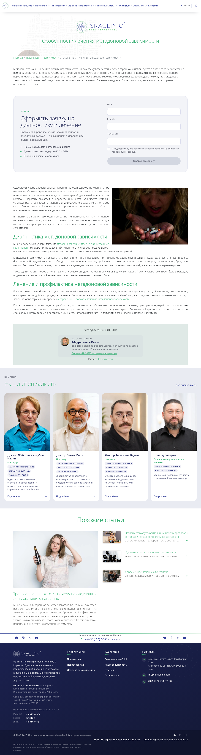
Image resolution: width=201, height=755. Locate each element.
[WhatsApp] (30, 638)
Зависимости (51, 57)
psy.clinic (30, 718)
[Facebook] (171, 638)
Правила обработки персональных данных (165, 739)
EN (185, 6)
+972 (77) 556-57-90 (160, 681)
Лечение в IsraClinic (23, 5)
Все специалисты (186, 385)
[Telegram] (16, 638)
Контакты (153, 6)
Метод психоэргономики (26, 685)
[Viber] (23, 638)
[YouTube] (184, 638)
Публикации (33, 57)
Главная (18, 57)
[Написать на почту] (36, 638)
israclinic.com (33, 714)
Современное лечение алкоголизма (146, 572)
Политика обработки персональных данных (117, 739)
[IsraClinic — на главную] (5, 6)
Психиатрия (74, 659)
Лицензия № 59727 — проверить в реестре (94, 353)
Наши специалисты (116, 664)
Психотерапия (75, 664)
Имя (109, 104)
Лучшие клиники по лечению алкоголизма (150, 552)
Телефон (112, 134)
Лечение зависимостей (81, 670)
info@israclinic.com (159, 674)
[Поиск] (196, 5)
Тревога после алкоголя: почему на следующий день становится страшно (55, 596)
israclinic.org (32, 721)
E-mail (111, 119)
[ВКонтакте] (164, 638)
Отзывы (136, 6)
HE (189, 6)
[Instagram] (178, 638)
